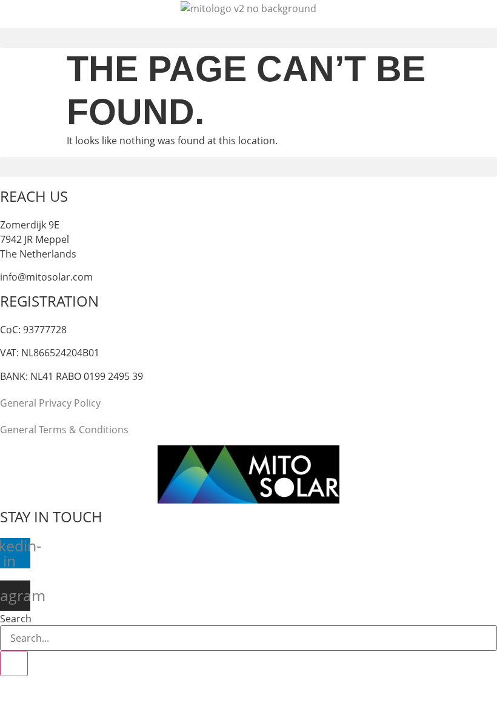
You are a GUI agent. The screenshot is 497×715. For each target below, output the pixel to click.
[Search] (14, 663)
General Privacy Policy (50, 403)
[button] (248, 38)
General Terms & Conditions (64, 429)
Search (16, 619)
